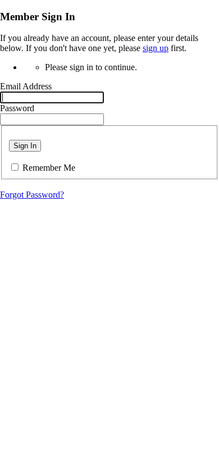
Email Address (26, 86)
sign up (155, 48)
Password (17, 108)
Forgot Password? (32, 194)
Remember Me (48, 167)
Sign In (24, 146)
